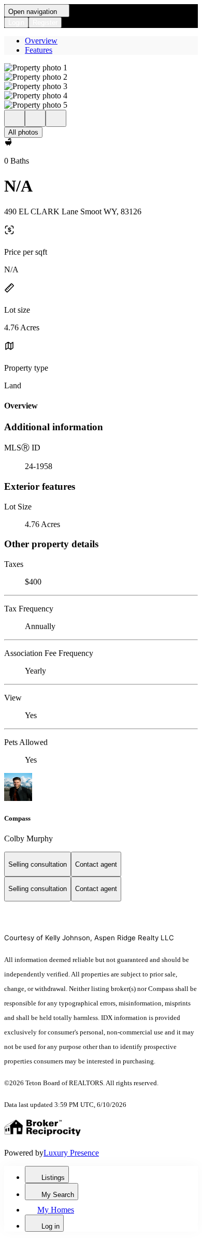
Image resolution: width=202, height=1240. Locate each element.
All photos (23, 132)
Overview (41, 40)
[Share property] (56, 118)
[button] (101, 67)
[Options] (14, 118)
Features (38, 50)
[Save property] (35, 118)
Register (45, 22)
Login (16, 22)
